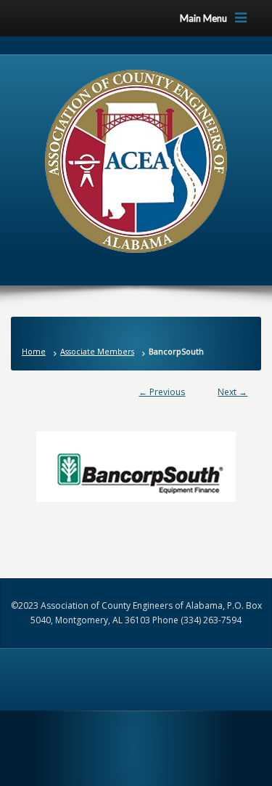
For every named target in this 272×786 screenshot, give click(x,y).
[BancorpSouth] (136, 459)
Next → (232, 392)
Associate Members (97, 351)
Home (34, 351)
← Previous (162, 392)
